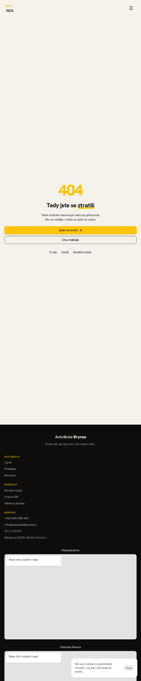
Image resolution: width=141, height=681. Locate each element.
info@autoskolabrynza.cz (20, 525)
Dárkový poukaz (14, 503)
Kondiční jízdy (82, 252)
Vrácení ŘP (11, 497)
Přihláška (10, 469)
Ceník (65, 252)
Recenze (10, 475)
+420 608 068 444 (16, 518)
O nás (53, 252)
